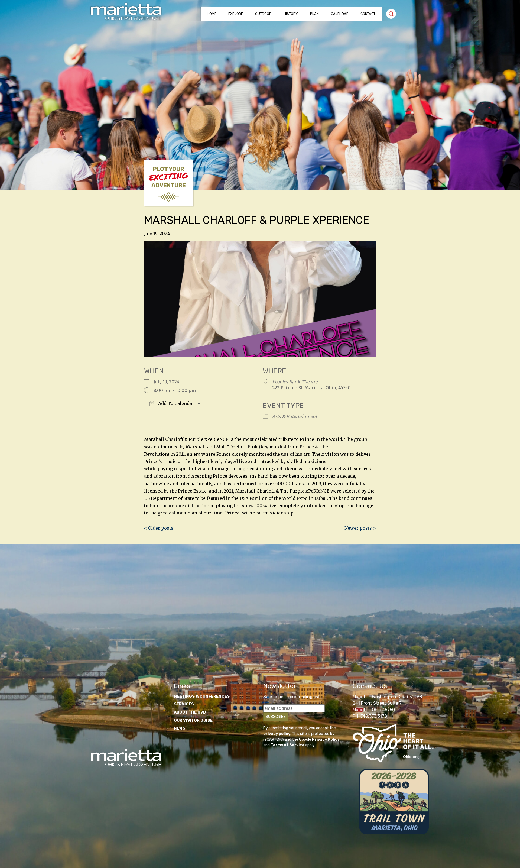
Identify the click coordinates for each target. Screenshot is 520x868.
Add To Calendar (175, 403)
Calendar (340, 14)
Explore (235, 14)
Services (184, 704)
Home (211, 14)
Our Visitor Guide (193, 720)
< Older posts (158, 528)
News (179, 728)
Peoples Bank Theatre (294, 381)
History (291, 14)
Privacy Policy (326, 739)
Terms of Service (287, 745)
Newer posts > (360, 528)
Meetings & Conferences (202, 696)
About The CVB (190, 712)
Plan (314, 14)
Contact (367, 14)
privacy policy (276, 733)
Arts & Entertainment (294, 416)
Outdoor (263, 14)
